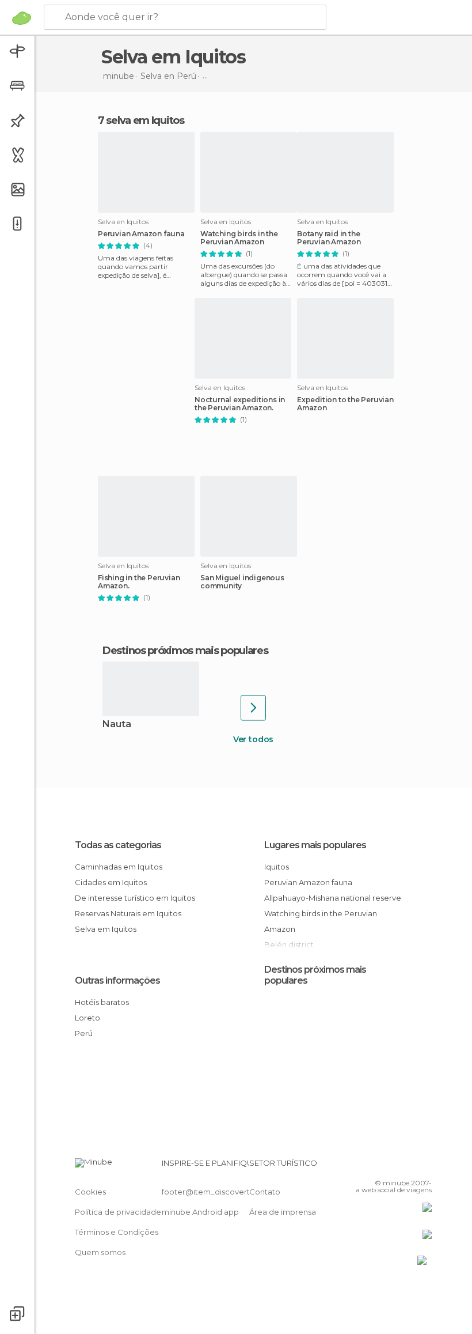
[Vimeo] (409, 1166)
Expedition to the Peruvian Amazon (345, 404)
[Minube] (21, 18)
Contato (264, 1191)
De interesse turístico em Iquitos (135, 897)
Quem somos (100, 1252)
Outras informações (117, 980)
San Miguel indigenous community (242, 582)
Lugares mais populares (315, 845)
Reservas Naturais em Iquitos (128, 913)
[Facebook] (379, 1166)
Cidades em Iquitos (111, 882)
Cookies (90, 1191)
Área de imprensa (282, 1211)
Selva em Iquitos (105, 929)
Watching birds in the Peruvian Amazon (239, 238)
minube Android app (200, 1211)
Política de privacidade (118, 1211)
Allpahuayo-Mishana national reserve (332, 897)
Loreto (87, 1017)
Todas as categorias (118, 845)
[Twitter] (394, 1166)
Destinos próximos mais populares (185, 650)
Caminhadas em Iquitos (118, 866)
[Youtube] (424, 1166)
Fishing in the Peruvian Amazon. (139, 582)
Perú (84, 1033)
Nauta (116, 725)
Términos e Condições (116, 1232)
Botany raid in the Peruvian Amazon (329, 238)
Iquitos (276, 866)
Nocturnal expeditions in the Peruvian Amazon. (240, 404)
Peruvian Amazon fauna (141, 234)
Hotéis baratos (102, 1002)
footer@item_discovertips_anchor (226, 1191)
